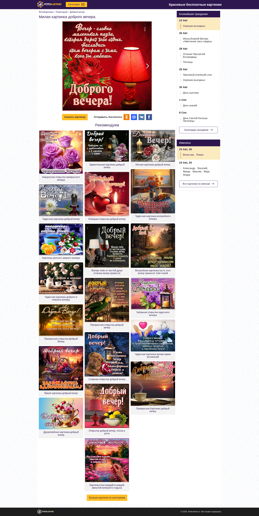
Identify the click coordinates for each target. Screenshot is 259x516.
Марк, (207, 171)
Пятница (188, 62)
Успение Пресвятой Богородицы (194, 55)
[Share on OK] (127, 117)
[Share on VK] (141, 117)
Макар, (187, 171)
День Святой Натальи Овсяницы (195, 119)
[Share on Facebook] (149, 117)
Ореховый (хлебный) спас (197, 75)
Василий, (203, 168)
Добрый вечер (77, 12)
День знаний (190, 105)
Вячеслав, (188, 154)
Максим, (197, 171)
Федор (186, 175)
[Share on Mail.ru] (134, 117)
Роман (200, 154)
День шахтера (191, 92)
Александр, (189, 168)
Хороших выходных (194, 26)
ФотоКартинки (46, 12)
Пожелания (61, 12)
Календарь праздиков (196, 130)
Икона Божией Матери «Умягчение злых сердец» (197, 40)
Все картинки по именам (196, 184)
